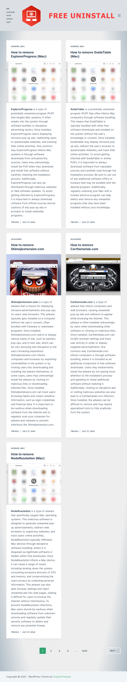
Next (112, 650)
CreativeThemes (62, 676)
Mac (22, 46)
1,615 (84, 650)
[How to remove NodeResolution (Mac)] (33, 484)
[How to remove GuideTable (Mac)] (93, 82)
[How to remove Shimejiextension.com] (33, 274)
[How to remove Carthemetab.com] (93, 274)
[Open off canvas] (119, 15)
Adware (15, 46)
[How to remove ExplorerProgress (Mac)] (33, 82)
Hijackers (16, 239)
